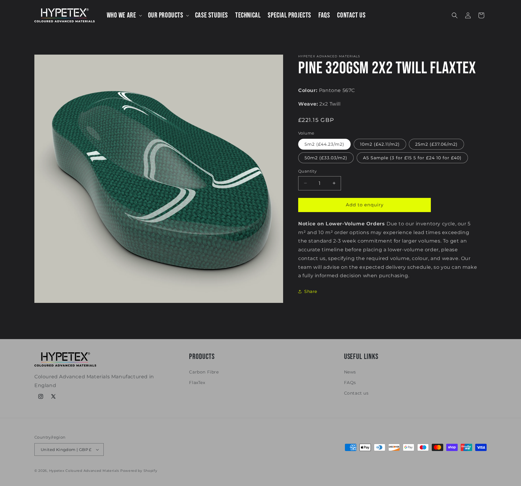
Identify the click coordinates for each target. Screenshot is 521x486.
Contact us (356, 393)
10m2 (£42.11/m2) (380, 144)
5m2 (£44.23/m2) (324, 144)
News (350, 372)
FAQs (350, 382)
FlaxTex (197, 382)
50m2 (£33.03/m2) (326, 157)
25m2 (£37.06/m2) (436, 144)
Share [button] (310, 291)
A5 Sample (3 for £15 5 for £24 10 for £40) (412, 157)
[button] (123, 15)
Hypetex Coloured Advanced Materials (84, 471)
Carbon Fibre (204, 372)
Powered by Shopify (138, 471)
